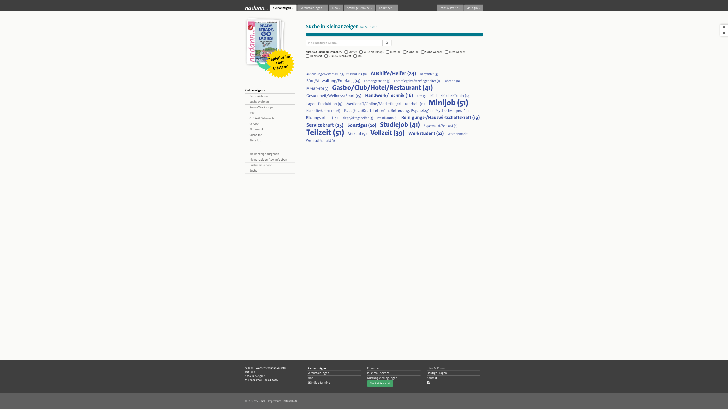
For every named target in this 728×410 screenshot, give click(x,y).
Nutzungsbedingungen (382, 378)
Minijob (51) (448, 102)
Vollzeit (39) (387, 132)
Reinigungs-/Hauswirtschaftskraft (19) (440, 117)
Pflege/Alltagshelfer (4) (357, 118)
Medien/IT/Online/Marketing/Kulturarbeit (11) (385, 103)
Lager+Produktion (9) (324, 103)
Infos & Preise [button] (449, 8)
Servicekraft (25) (325, 124)
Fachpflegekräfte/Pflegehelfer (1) (417, 81)
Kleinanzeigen (317, 368)
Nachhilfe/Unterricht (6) (323, 110)
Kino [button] (335, 8)
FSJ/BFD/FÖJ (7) (317, 88)
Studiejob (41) (400, 124)
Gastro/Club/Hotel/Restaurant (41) (382, 87)
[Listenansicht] (724, 27)
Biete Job (255, 140)
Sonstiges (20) (362, 125)
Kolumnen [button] (385, 8)
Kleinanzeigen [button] (282, 8)
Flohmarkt (256, 129)
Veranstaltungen (318, 373)
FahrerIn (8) (452, 81)
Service (254, 124)
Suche (253, 171)
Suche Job (255, 135)
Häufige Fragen (437, 373)
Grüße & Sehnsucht (262, 118)
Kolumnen (373, 368)
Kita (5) (422, 96)
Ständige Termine (319, 383)
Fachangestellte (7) (377, 81)
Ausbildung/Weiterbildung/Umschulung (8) (336, 74)
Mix (251, 113)
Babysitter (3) (429, 74)
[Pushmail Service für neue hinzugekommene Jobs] (724, 32)
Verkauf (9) (357, 133)
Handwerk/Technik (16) (389, 95)
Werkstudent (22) (426, 133)
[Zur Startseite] (256, 7)
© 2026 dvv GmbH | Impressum (263, 401)
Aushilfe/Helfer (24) (393, 73)
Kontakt (432, 378)
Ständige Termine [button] (358, 8)
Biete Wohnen (258, 96)
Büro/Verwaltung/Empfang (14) (333, 80)
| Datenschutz (289, 401)
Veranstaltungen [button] (311, 8)
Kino (310, 378)
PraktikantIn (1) (387, 118)
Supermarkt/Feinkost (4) (440, 125)
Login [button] (474, 8)
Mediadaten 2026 (380, 383)
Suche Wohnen (259, 102)
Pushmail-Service (260, 165)
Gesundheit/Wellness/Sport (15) (333, 95)
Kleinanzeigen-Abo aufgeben (268, 160)
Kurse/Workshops (261, 107)
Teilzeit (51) (325, 132)
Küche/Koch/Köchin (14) (450, 95)
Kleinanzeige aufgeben (264, 154)
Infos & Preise (436, 368)
